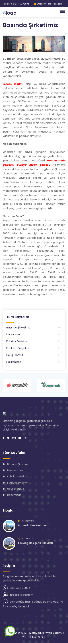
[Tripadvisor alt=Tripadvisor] (14, 438)
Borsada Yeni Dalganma (34, 525)
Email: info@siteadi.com (49, 3)
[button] (61, 11)
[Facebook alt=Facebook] (3, 438)
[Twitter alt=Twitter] (8, 438)
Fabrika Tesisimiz (17, 341)
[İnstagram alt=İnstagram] (25, 438)
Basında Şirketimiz (18, 327)
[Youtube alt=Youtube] (19, 438)
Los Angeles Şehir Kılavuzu (35, 543)
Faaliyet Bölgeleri (17, 348)
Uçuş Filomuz (15, 355)
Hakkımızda (13, 362)
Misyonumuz (14, 334)
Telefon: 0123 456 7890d (16, 3)
